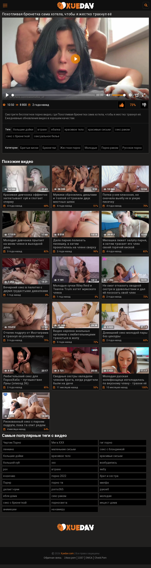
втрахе (42, 129)
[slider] (53, 95)
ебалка (55, 129)
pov (5, 469)
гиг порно (106, 442)
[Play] (7, 95)
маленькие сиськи (64, 449)
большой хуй (11, 462)
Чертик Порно (12, 442)
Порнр (7, 482)
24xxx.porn (70, 557)
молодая (105, 496)
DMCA (89, 557)
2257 (81, 557)
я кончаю (9, 476)
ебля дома (10, 496)
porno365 (58, 489)
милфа (104, 482)
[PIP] (137, 95)
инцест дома (108, 502)
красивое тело (74, 129)
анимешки (10, 509)
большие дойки (23, 129)
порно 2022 (59, 476)
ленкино (8, 449)
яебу (103, 469)
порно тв (57, 482)
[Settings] (130, 95)
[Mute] (108, 95)
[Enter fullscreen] (144, 95)
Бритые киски (29, 147)
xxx (54, 462)
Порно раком (109, 147)
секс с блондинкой (112, 449)
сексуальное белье (46, 136)
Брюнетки (49, 147)
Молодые (91, 147)
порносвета (59, 502)
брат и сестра (109, 476)
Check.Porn (101, 557)
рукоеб (104, 489)
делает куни (11, 489)
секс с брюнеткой (18, 136)
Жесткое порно (70, 147)
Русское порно (132, 147)
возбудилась (108, 462)
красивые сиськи (99, 129)
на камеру (58, 509)
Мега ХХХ (58, 442)
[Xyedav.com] (75, 8)
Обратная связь (52, 557)
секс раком (122, 129)
